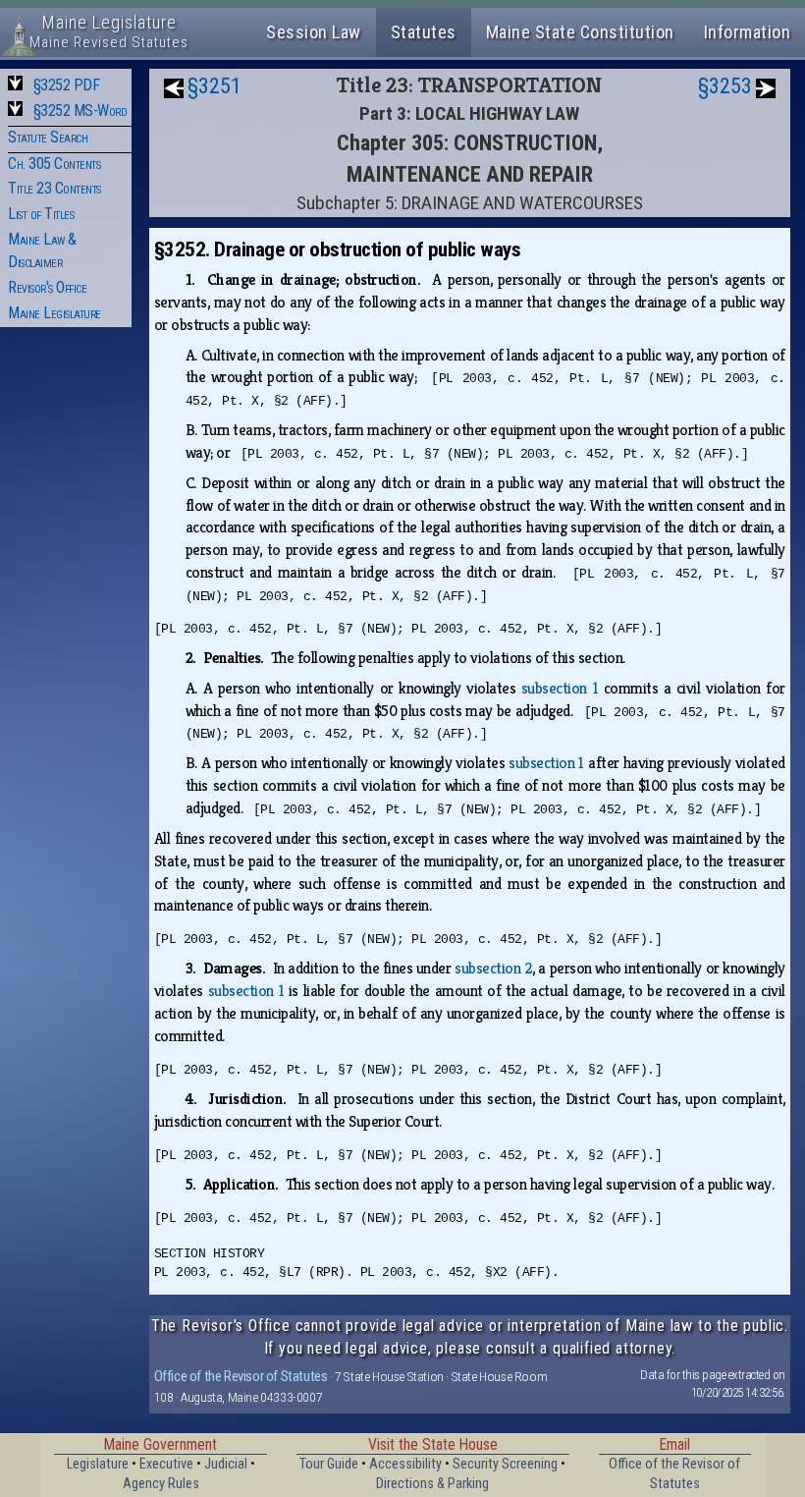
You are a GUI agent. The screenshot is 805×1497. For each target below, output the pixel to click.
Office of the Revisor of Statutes (241, 1376)
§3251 (215, 86)
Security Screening (505, 1464)
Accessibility (405, 1464)
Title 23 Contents (54, 188)
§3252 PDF (66, 85)
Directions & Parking (432, 1483)
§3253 (725, 86)
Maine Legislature (54, 313)
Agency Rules (161, 1483)
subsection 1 (559, 688)
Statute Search (47, 137)
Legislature (98, 1464)
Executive (166, 1464)
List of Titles (41, 213)
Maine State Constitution (580, 32)
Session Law (313, 32)
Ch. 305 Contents (54, 163)
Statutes (423, 32)
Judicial (225, 1464)
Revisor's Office (47, 287)
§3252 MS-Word (80, 110)
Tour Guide (328, 1464)
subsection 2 (493, 968)
